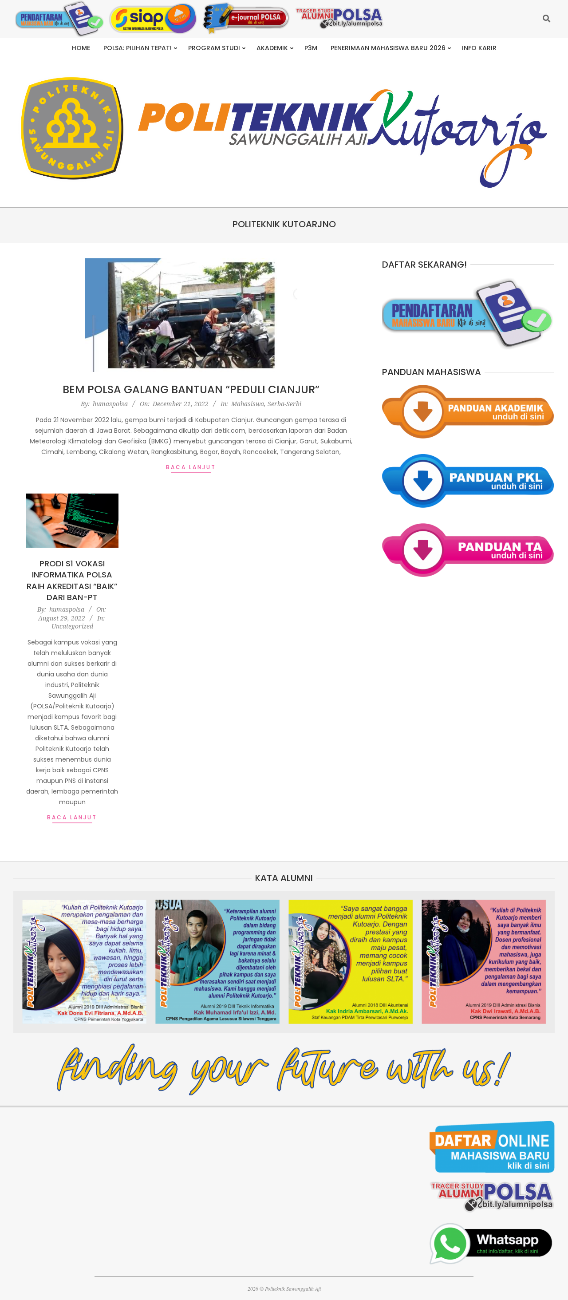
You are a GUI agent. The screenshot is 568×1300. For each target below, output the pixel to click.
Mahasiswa (247, 403)
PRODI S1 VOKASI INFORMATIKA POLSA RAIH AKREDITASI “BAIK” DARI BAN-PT (72, 580)
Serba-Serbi (284, 403)
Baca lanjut (191, 467)
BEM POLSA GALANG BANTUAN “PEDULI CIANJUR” (191, 389)
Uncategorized (72, 626)
